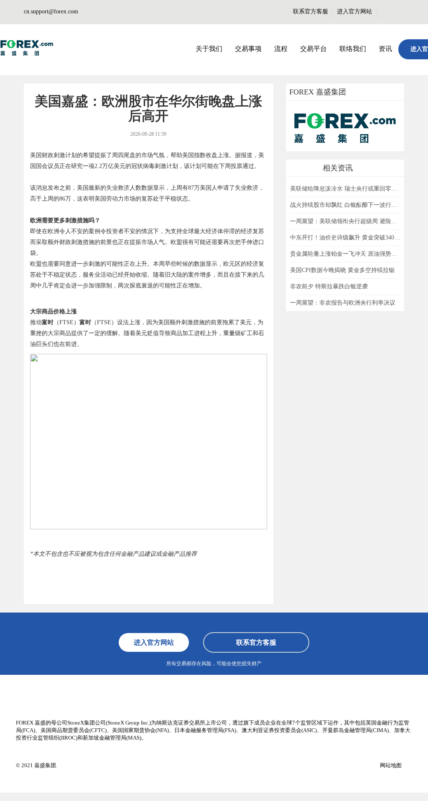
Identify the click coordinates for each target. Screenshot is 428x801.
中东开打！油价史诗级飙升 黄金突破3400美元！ (352, 237)
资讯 (385, 48)
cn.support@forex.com (51, 11)
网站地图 (391, 765)
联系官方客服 (310, 11)
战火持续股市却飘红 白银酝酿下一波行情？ (346, 205)
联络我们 (352, 48)
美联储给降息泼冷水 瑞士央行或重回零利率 (346, 189)
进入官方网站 (354, 11)
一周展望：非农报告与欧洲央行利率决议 (342, 303)
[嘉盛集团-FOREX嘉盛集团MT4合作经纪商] (27, 48)
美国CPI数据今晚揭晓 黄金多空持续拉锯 (342, 270)
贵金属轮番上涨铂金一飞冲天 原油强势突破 (346, 254)
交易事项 (248, 48)
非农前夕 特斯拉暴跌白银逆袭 (329, 286)
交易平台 (313, 48)
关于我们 (209, 48)
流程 (281, 48)
